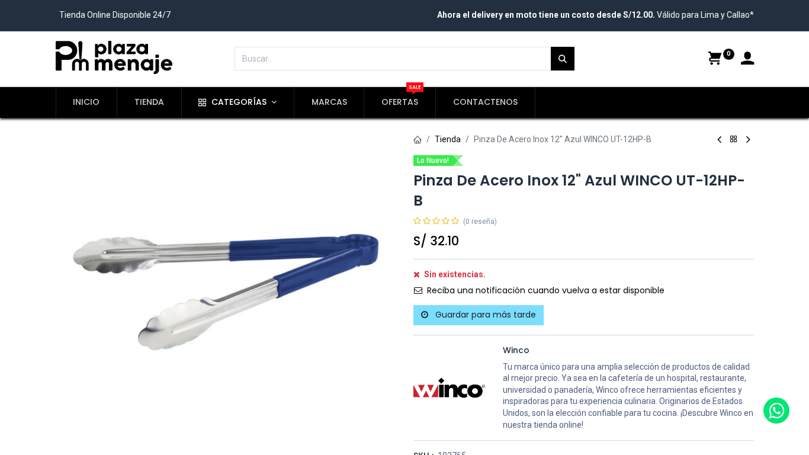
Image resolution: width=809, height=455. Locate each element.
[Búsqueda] (562, 59)
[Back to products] (734, 139)
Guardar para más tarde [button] (484, 315)
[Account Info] (747, 60)
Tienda (448, 139)
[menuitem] (86, 102)
